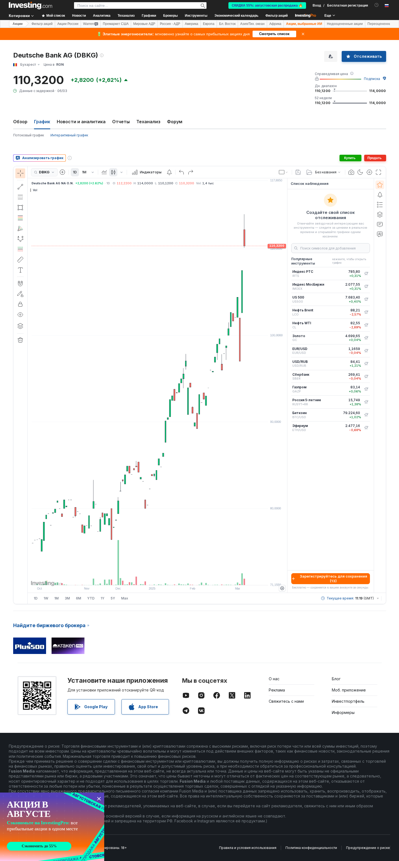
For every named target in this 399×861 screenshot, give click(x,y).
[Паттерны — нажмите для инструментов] (20, 239)
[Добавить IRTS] (366, 273)
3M (67, 598)
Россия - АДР (170, 24)
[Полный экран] (378, 172)
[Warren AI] (379, 234)
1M (84, 172)
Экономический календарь (236, 16)
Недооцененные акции (345, 24)
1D (75, 172)
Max (124, 598)
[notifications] (376, 5)
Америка (191, 24)
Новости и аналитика (81, 121)
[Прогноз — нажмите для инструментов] (20, 249)
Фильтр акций (276, 16)
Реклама (277, 690)
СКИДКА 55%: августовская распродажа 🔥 (267, 5)
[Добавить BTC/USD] (366, 415)
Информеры (343, 712)
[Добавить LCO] (366, 312)
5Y (113, 598)
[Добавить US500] (366, 299)
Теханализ (148, 121)
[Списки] (379, 204)
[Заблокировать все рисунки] (20, 304)
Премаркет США (116, 24)
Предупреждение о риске (368, 848)
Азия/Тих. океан (252, 24)
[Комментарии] (379, 224)
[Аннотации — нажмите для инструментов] (20, 270)
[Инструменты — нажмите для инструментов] (20, 260)
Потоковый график (28, 135)
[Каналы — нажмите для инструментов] (20, 197)
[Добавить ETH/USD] (366, 428)
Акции (17, 24)
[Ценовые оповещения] (169, 172)
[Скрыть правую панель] (285, 386)
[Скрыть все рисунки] (20, 315)
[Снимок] (351, 172)
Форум (174, 121)
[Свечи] (113, 172)
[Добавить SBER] (366, 376)
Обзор (20, 121)
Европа (208, 24)
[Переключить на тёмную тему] (360, 172)
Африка (275, 24)
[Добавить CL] (366, 325)
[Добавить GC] (366, 338)
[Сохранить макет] (298, 172)
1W (46, 598)
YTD (91, 598)
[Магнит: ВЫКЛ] (20, 283)
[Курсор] (20, 173)
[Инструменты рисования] (29, 385)
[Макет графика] (283, 172)
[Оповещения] (379, 194)
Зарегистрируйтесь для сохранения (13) (333, 578)
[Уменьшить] (142, 578)
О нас (274, 678)
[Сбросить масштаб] (172, 578)
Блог (336, 678)
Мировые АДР (144, 24)
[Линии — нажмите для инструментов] (20, 187)
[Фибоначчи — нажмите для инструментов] (20, 218)
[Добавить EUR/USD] (366, 351)
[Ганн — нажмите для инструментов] (20, 228)
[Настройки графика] (369, 172)
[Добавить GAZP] (366, 389)
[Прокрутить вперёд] (164, 578)
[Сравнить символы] (62, 172)
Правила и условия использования (247, 848)
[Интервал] (92, 172)
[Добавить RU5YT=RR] (366, 402)
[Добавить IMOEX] (366, 286)
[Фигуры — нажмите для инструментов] (20, 208)
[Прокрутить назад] (157, 578)
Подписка (372, 79)
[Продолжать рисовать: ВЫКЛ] (20, 294)
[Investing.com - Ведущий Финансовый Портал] (30, 5)
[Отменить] (181, 172)
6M (78, 598)
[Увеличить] (150, 578)
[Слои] (20, 326)
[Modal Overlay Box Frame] (52, 827)
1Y (102, 598)
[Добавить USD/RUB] (366, 364)
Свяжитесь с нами (286, 701)
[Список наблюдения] (379, 184)
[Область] (104, 172)
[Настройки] (282, 588)
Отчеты (121, 121)
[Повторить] (190, 172)
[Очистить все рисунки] (20, 340)
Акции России (67, 24)
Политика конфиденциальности (311, 848)
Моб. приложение (349, 690)
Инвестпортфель (348, 701)
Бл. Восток (227, 24)
